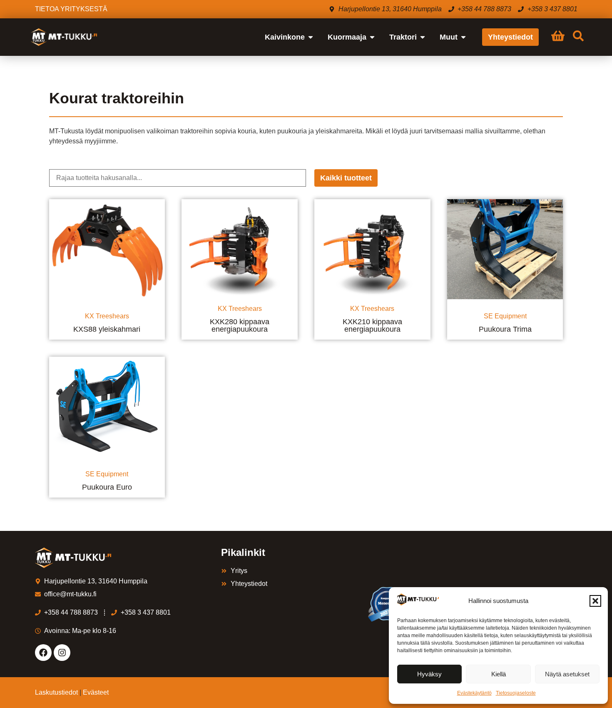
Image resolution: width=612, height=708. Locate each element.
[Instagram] (62, 652)
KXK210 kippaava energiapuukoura (372, 325)
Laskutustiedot (56, 692)
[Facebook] (43, 652)
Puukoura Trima (505, 329)
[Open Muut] (463, 37)
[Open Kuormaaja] (372, 37)
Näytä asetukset (567, 674)
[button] (595, 601)
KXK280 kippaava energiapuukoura (239, 325)
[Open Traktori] (422, 37)
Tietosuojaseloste (516, 693)
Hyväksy (429, 674)
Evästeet (96, 692)
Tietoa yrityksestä (71, 9)
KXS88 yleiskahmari (106, 329)
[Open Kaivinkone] (310, 37)
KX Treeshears (107, 316)
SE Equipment (505, 316)
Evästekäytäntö (474, 693)
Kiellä (498, 674)
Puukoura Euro (107, 487)
